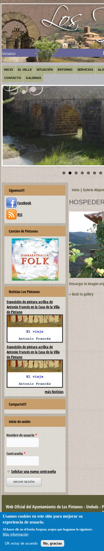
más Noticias (54, 391)
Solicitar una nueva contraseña (33, 471)
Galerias (33, 77)
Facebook (24, 202)
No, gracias (52, 543)
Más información (15, 534)
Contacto (12, 77)
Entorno (65, 69)
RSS (19, 214)
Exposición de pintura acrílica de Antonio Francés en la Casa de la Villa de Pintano (33, 306)
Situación (45, 69)
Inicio (8, 69)
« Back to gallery (81, 294)
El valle (25, 69)
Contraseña (16, 453)
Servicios (85, 69)
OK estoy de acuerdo (21, 543)
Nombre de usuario (21, 435)
